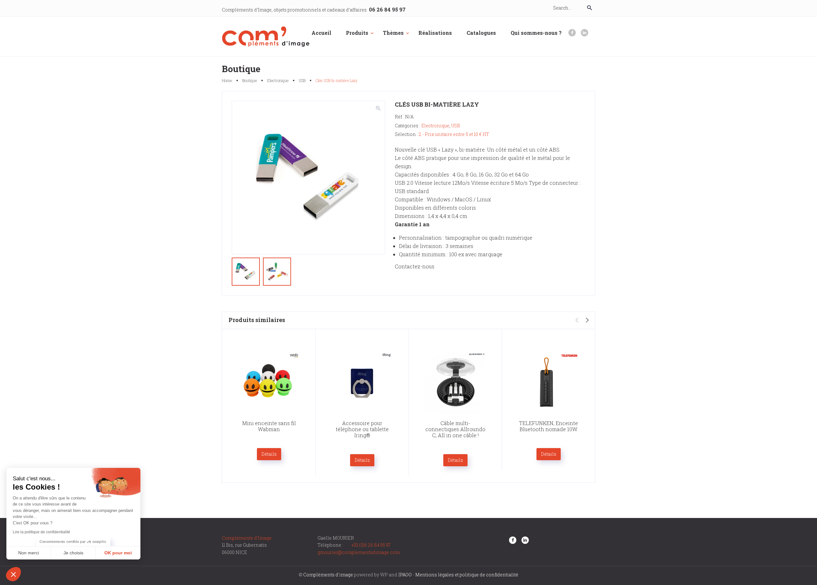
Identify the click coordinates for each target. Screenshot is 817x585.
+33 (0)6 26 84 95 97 (371, 545)
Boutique (249, 80)
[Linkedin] (584, 32)
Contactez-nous (414, 266)
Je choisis (73, 552)
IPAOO (405, 575)
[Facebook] (572, 32)
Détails (269, 454)
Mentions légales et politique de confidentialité (466, 575)
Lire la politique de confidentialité (41, 532)
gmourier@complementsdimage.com (359, 552)
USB (302, 80)
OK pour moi (118, 552)
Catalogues (481, 32)
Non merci (28, 552)
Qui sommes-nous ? (536, 32)
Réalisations (435, 32)
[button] (13, 574)
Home (227, 80)
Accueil (321, 32)
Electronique (278, 80)
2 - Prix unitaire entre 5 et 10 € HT (454, 134)
